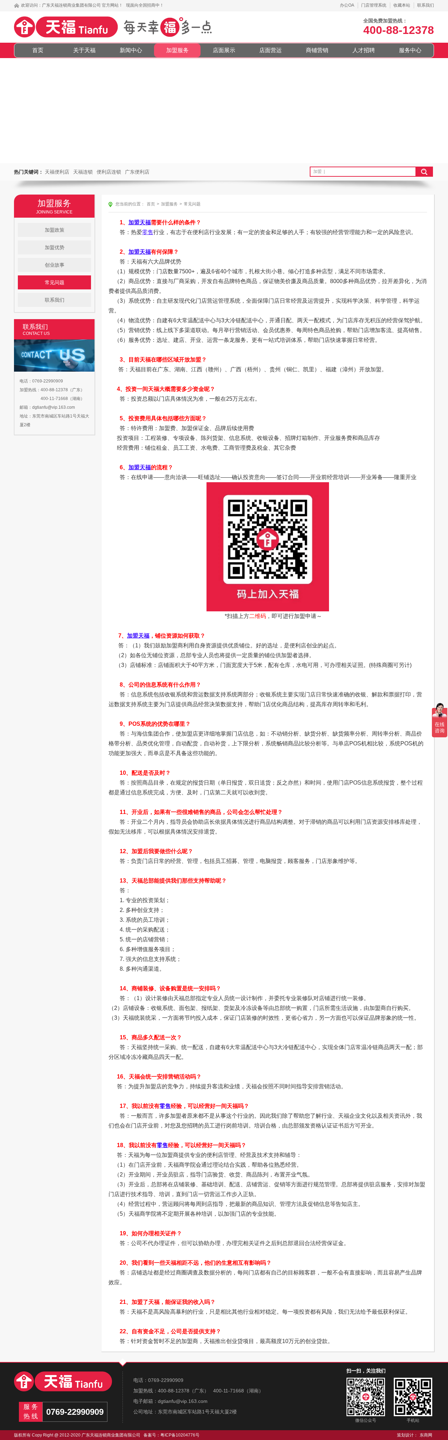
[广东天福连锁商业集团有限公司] (63, 1381)
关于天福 (84, 50)
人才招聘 (363, 50)
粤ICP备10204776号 (180, 1435)
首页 (37, 50)
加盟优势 (54, 247)
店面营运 (270, 50)
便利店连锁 (109, 172)
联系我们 (425, 5)
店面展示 (224, 50)
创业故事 (54, 265)
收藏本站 (401, 5)
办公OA (347, 5)
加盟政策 (54, 230)
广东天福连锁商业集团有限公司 (71, 5)
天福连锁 (83, 172)
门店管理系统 (373, 5)
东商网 (426, 1435)
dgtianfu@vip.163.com (53, 407)
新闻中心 (131, 50)
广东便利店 (137, 172)
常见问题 (54, 282)
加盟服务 (177, 50)
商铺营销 (317, 50)
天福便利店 (57, 172)
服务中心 (410, 50)
